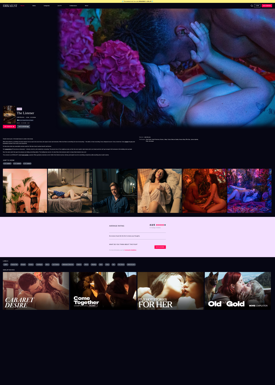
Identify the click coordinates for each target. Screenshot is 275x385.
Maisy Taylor (167, 139)
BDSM (27, 117)
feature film (14, 264)
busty (47, 264)
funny (107, 264)
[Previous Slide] (4, 191)
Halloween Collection (67, 264)
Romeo (162, 139)
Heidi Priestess (156, 139)
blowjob (23, 264)
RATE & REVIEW (160, 247)
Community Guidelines (130, 250)
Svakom (79, 264)
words (86, 264)
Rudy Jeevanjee (150, 141)
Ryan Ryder (148, 139)
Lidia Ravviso (147, 137)
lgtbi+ (5, 264)
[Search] (252, 6)
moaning (94, 264)
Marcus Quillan (175, 139)
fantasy (31, 264)
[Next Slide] (270, 191)
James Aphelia (194, 139)
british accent (131, 264)
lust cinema (55, 264)
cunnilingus (39, 264)
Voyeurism (33, 117)
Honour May (182, 139)
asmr (101, 264)
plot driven (121, 264)
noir (114, 264)
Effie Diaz (187, 139)
